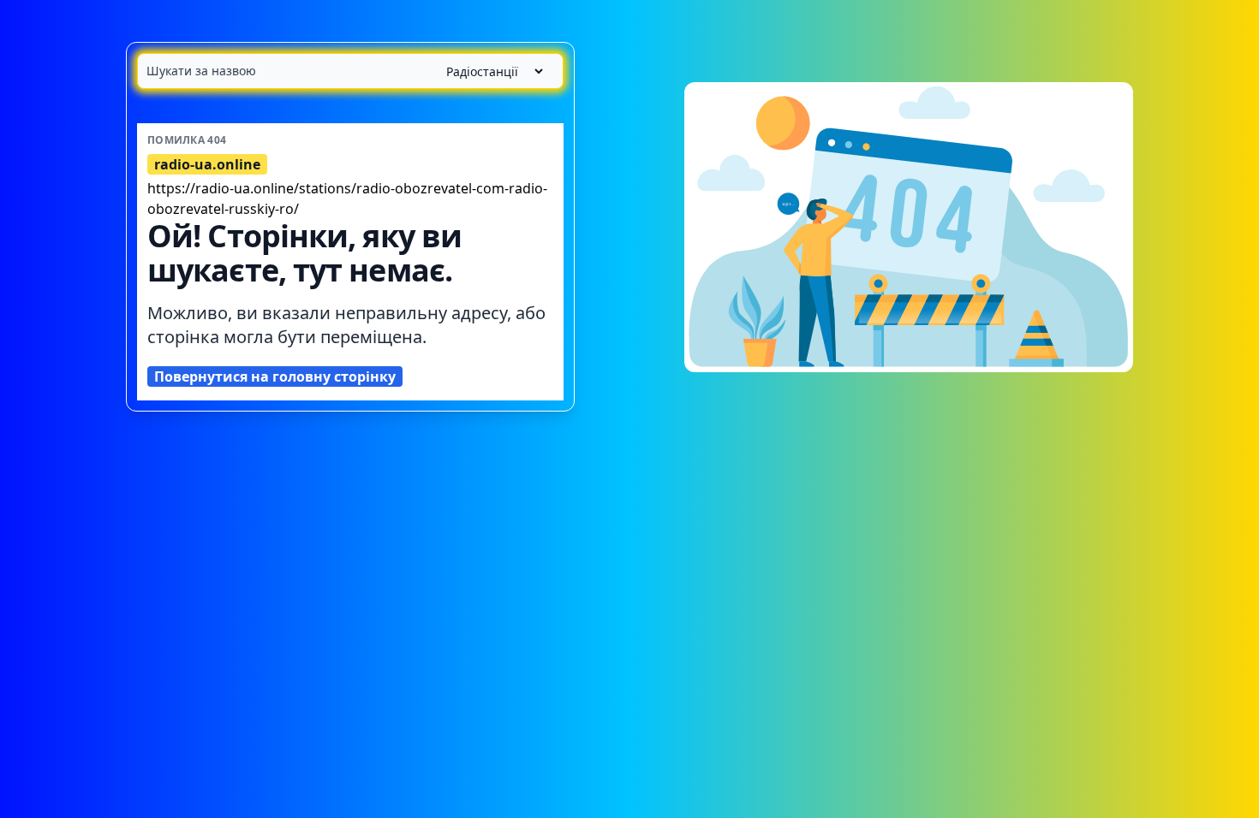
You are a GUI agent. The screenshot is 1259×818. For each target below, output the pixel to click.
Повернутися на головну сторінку (275, 376)
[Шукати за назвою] (350, 71)
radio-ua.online (207, 164)
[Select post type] (487, 71)
